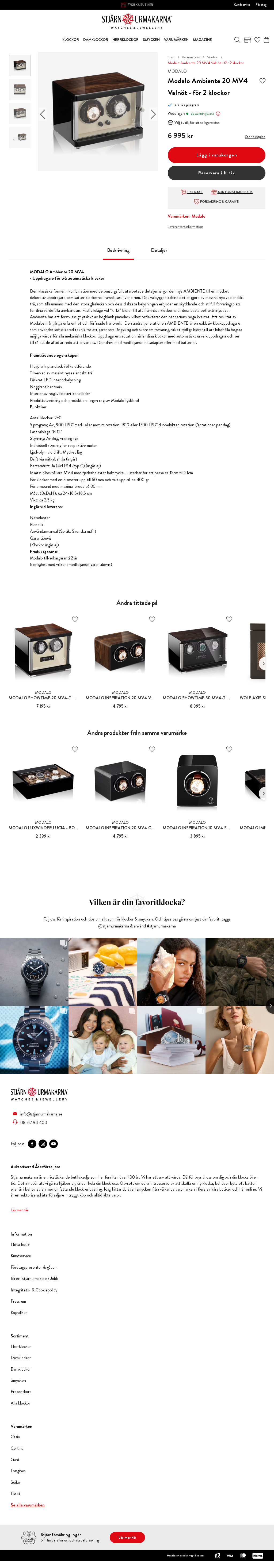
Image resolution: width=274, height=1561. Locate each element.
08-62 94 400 (33, 1122)
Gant (15, 1460)
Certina (17, 1448)
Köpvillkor (19, 1312)
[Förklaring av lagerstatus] (218, 113)
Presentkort (21, 1392)
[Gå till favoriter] (257, 40)
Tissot (15, 1494)
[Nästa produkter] (262, 663)
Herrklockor (21, 1346)
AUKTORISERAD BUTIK (235, 192)
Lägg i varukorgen (216, 155)
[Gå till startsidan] (137, 20)
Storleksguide (255, 136)
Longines (18, 1471)
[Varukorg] (266, 40)
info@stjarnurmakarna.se (41, 1114)
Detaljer (159, 250)
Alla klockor (20, 1403)
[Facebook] (32, 1144)
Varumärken (191, 57)
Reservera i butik (216, 173)
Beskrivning (118, 250)
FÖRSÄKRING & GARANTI (219, 201)
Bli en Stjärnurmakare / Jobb (34, 1279)
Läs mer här (19, 1210)
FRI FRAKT (195, 192)
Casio (15, 1437)
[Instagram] (43, 1144)
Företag (261, 4)
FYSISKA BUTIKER (140, 4)
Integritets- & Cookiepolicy (34, 1290)
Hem (171, 57)
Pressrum (18, 1301)
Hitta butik (20, 1245)
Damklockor (21, 1358)
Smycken (18, 1380)
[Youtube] (53, 1144)
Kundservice (242, 4)
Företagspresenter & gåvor (33, 1267)
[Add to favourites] (262, 81)
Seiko (15, 1482)
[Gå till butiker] (247, 40)
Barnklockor (21, 1369)
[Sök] (237, 40)
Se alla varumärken (28, 1505)
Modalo (212, 57)
